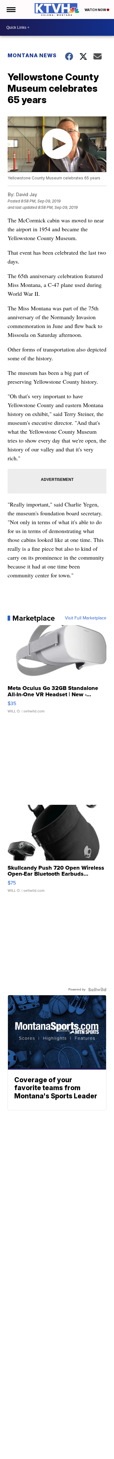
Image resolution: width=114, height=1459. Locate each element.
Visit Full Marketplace (85, 618)
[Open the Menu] (10, 9)
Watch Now (96, 10)
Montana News (32, 55)
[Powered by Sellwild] (97, 989)
